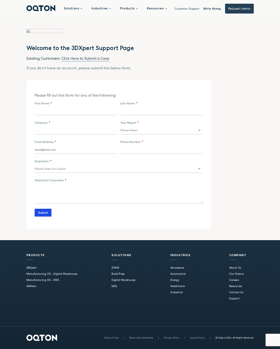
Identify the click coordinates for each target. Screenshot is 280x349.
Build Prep (118, 274)
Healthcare (177, 286)
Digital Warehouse (123, 280)
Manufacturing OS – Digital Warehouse (51, 274)
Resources (235, 286)
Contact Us (236, 292)
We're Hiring (212, 8)
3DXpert (31, 267)
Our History (236, 274)
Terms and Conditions (141, 337)
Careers (234, 280)
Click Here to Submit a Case (85, 58)
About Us (235, 267)
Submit (43, 212)
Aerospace (177, 267)
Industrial (176, 292)
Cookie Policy (197, 337)
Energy (174, 280)
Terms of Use (111, 337)
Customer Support (187, 8)
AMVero (31, 286)
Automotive (178, 274)
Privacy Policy (171, 337)
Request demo (239, 8)
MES (114, 286)
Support (234, 298)
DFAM (115, 267)
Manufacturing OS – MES (42, 280)
